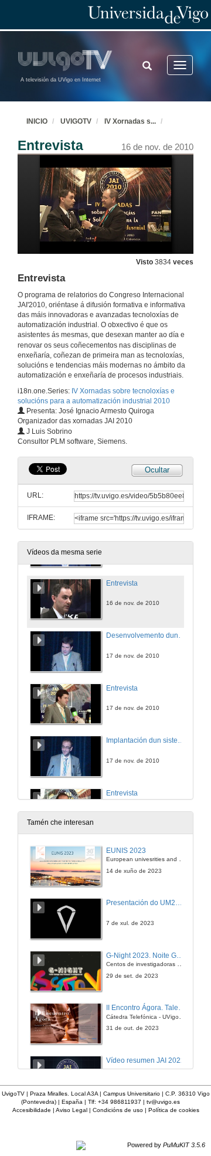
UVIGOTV (75, 121)
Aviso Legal (71, 1110)
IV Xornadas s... (130, 121)
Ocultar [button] (157, 469)
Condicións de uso (118, 1110)
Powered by (166, 1144)
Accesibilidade (31, 1110)
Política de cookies (173, 1110)
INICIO (36, 121)
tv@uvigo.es (163, 1102)
